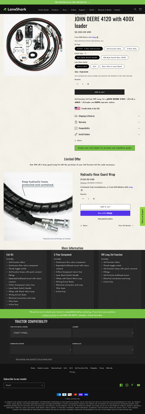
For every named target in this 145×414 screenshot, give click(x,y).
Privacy (72, 372)
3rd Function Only (113, 49)
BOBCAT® (123, 406)
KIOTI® (48, 408)
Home (33, 368)
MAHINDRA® (70, 408)
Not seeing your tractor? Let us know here (34, 359)
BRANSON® (137, 406)
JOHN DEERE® (40, 408)
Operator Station (17, 343)
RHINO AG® (112, 408)
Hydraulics (76, 343)
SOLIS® (119, 408)
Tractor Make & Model (19, 327)
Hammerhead (56, 368)
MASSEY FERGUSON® (81, 408)
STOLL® (124, 408)
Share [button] (79, 140)
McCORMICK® (93, 408)
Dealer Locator (43, 368)
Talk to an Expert (142, 216)
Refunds (109, 368)
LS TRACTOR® (61, 408)
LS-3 (94, 66)
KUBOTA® (53, 408)
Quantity (78, 79)
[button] (55, 9)
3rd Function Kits (81, 368)
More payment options (105, 219)
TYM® (129, 408)
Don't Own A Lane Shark (112, 66)
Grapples (93, 368)
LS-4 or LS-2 (82, 66)
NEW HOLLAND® (103, 408)
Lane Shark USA (75, 399)
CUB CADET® (31, 408)
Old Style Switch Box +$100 (114, 57)
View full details (124, 225)
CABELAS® (18, 408)
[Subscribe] (41, 385)
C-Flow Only (132, 49)
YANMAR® (16, 409)
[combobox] (41, 333)
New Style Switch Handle (87, 57)
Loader (75, 327)
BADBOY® (130, 406)
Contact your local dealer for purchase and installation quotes (104, 148)
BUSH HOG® (10, 408)
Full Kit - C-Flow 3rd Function (88, 49)
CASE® (24, 408)
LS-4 (65, 368)
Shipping (83, 183)
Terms (102, 368)
